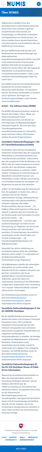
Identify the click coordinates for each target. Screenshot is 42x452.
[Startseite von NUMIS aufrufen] (19, 3)
